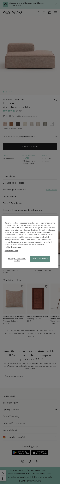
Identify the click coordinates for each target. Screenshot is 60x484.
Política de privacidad (13, 247)
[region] (30, 242)
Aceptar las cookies (40, 259)
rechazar (13, 244)
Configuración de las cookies (17, 259)
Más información (11, 250)
